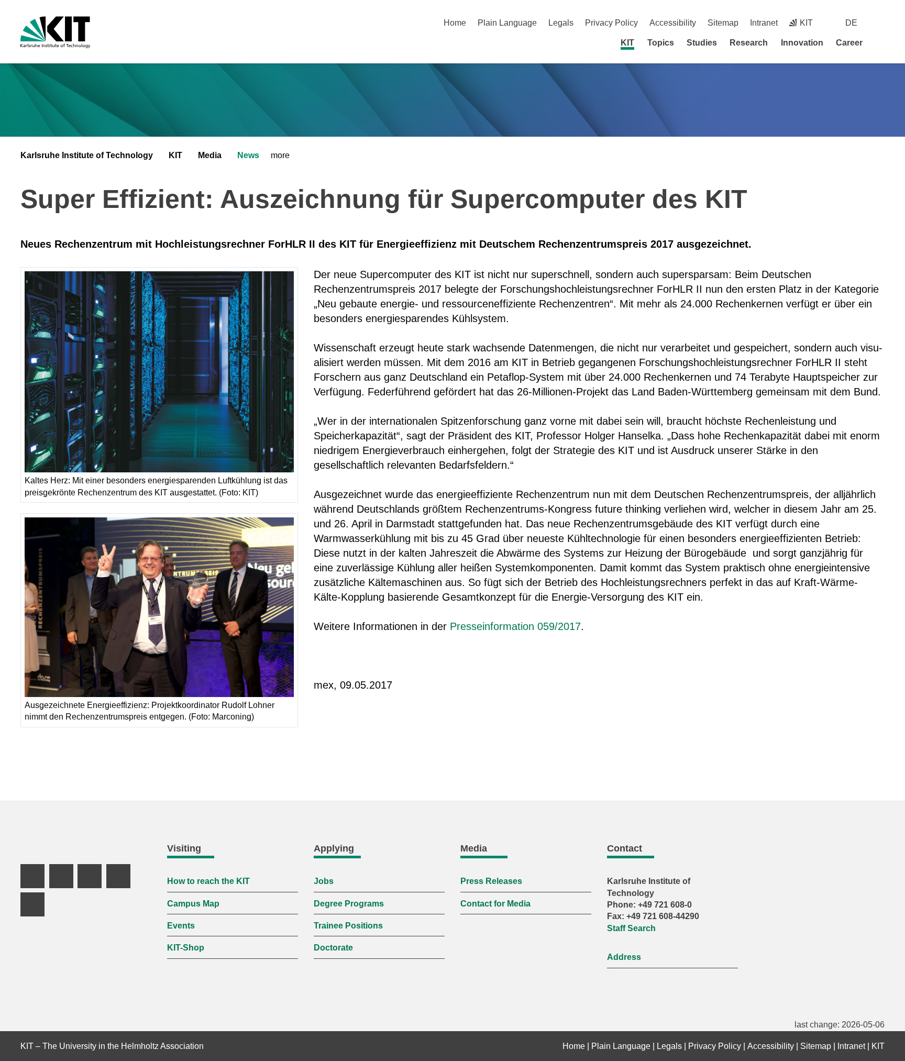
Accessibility (672, 22)
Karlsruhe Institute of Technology (86, 155)
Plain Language (507, 22)
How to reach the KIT (208, 881)
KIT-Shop (185, 947)
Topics (660, 42)
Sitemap (723, 22)
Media (210, 155)
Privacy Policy (611, 22)
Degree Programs (349, 903)
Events (181, 925)
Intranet (764, 22)
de (851, 22)
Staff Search (631, 928)
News (248, 155)
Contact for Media (495, 903)
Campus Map (193, 903)
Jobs (324, 881)
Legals (560, 22)
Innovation (802, 42)
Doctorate (333, 947)
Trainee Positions (348, 925)
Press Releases (491, 881)
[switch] (881, 23)
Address (624, 957)
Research (749, 42)
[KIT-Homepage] (55, 32)
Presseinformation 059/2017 (515, 626)
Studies (702, 42)
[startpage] (881, 42)
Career (849, 42)
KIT (627, 42)
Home (455, 22)
